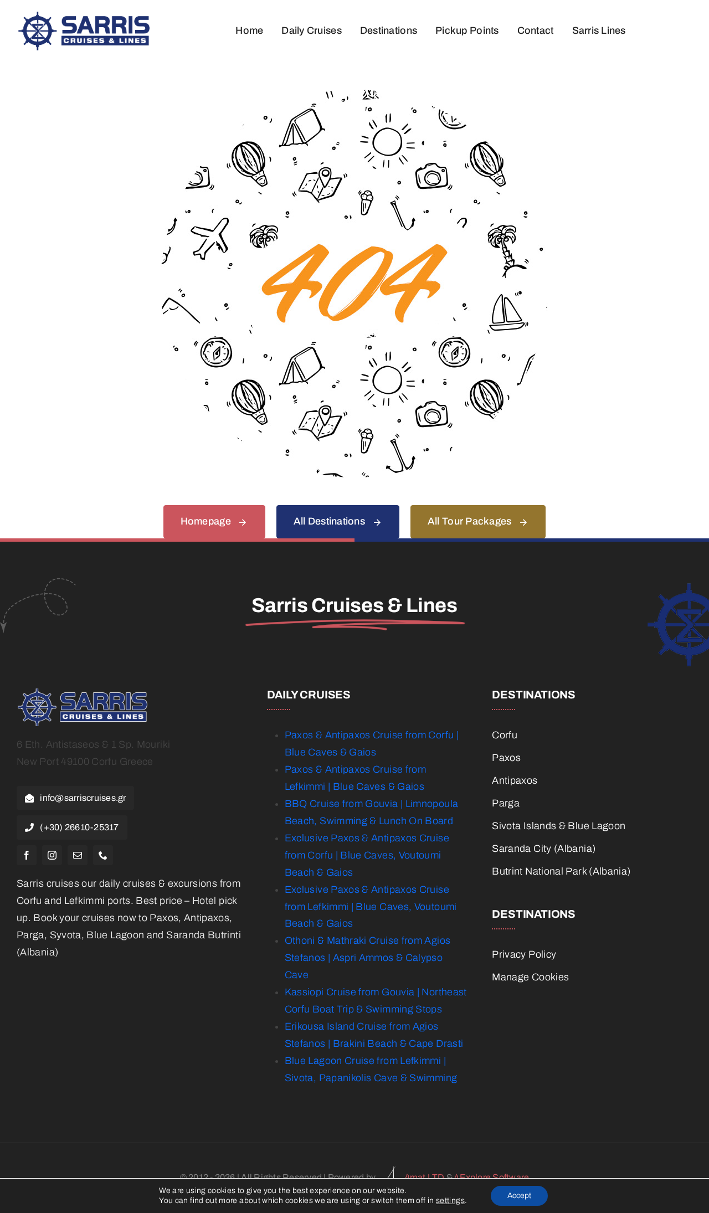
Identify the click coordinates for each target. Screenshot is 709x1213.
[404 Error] (354, 94)
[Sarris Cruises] (84, 16)
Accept (519, 1195)
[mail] (78, 855)
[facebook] (27, 855)
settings (450, 1200)
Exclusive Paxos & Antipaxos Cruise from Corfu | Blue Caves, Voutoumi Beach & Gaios (367, 855)
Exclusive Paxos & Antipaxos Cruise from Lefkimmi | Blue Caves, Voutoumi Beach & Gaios (371, 906)
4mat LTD (425, 1177)
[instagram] (52, 855)
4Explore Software (491, 1177)
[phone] (103, 855)
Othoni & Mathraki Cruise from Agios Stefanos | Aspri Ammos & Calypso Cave (368, 957)
